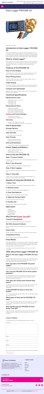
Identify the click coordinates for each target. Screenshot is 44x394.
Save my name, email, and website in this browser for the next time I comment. (22, 350)
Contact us (27, 370)
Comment (8, 322)
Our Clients (27, 365)
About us (26, 364)
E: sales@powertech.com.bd (7, 385)
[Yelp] (42, 385)
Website (7, 344)
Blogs (26, 369)
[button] (2, 6)
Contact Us (5, 375)
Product (26, 367)
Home (26, 362)
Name (7, 336)
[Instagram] (39, 385)
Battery (9, 152)
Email (7, 340)
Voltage (9, 114)
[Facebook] (36, 385)
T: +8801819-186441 (5, 384)
